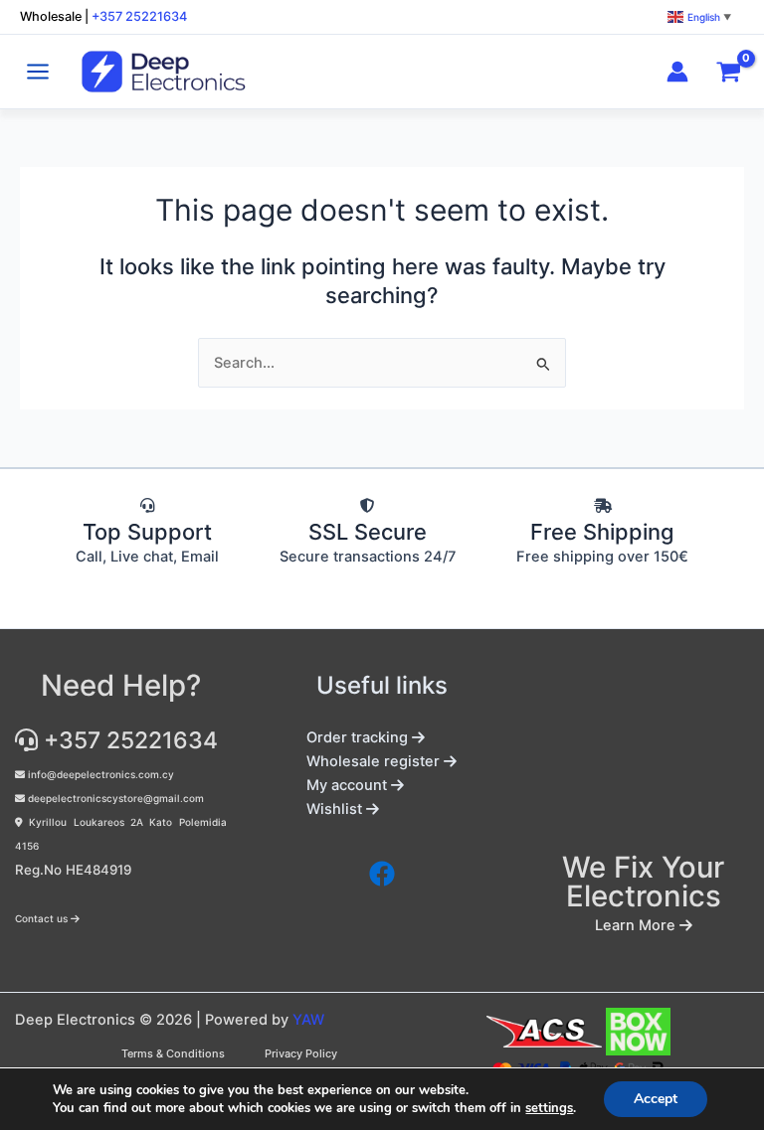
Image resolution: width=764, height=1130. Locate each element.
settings (549, 1108)
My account (348, 785)
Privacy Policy (301, 1053)
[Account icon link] (677, 71)
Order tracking (359, 737)
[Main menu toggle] (38, 71)
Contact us (43, 918)
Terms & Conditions (173, 1053)
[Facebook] (382, 873)
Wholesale (51, 16)
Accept (655, 1098)
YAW (308, 1020)
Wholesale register (375, 761)
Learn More (637, 925)
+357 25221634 (139, 16)
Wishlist (336, 809)
